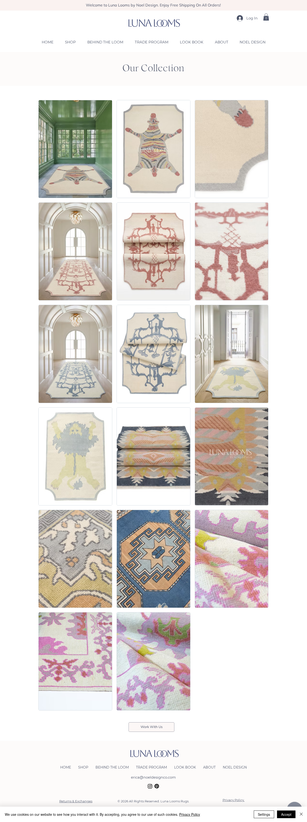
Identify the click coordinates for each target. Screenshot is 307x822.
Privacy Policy (189, 814)
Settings (264, 814)
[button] (266, 17)
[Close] (301, 814)
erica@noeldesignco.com (153, 777)
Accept (286, 814)
